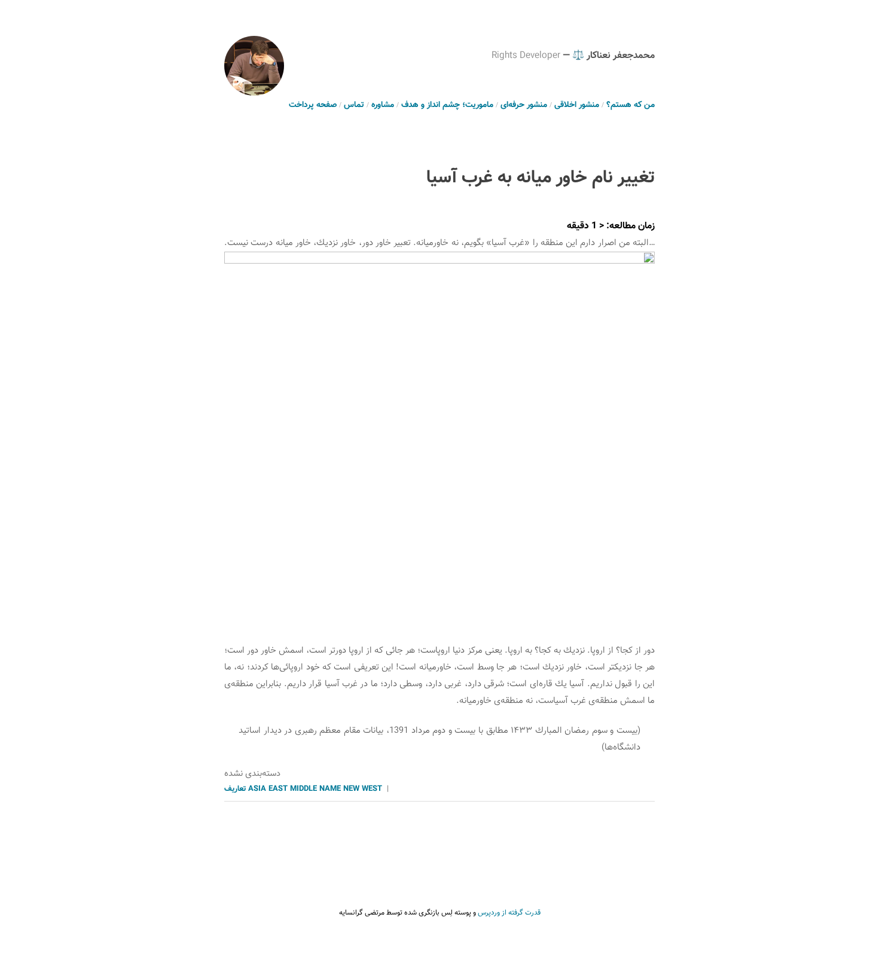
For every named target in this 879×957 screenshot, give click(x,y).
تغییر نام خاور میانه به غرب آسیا (540, 178)
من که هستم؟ (630, 105)
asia (257, 789)
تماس (354, 105)
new (351, 789)
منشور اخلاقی (576, 105)
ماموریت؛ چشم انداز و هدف (447, 105)
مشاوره (382, 105)
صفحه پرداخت (313, 105)
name (330, 789)
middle (303, 789)
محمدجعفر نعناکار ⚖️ (613, 55)
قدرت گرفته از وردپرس (509, 912)
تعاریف (235, 789)
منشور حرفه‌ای (523, 105)
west (372, 789)
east (278, 789)
